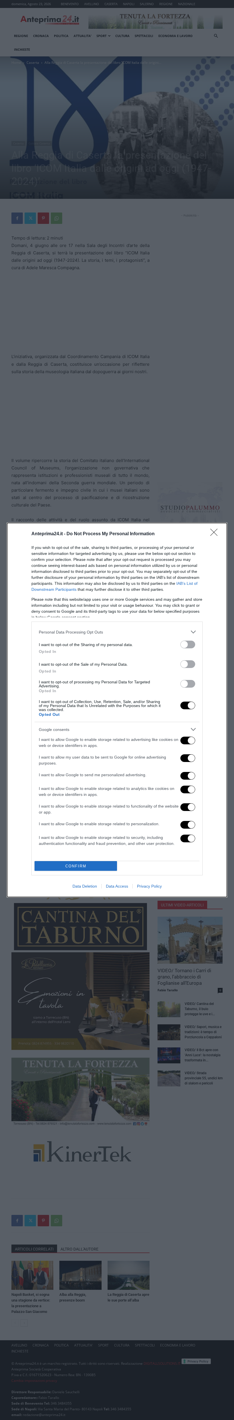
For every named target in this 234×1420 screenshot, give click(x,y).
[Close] (215, 534)
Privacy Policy (149, 886)
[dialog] (117, 710)
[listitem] (117, 632)
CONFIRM (75, 866)
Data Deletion (84, 886)
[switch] (187, 644)
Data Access (117, 886)
